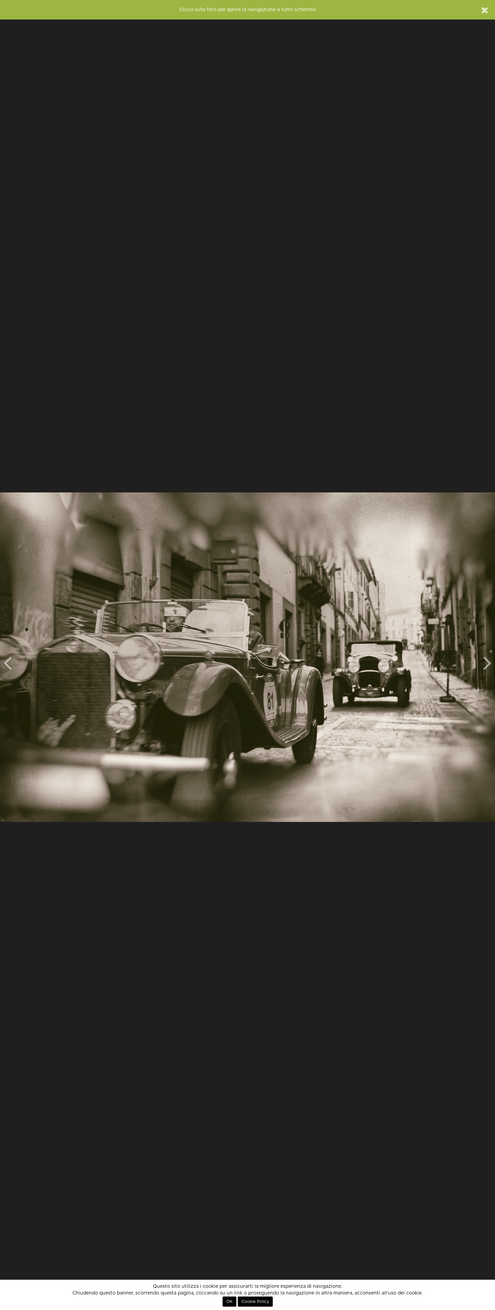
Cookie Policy (255, 1302)
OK (229, 1302)
